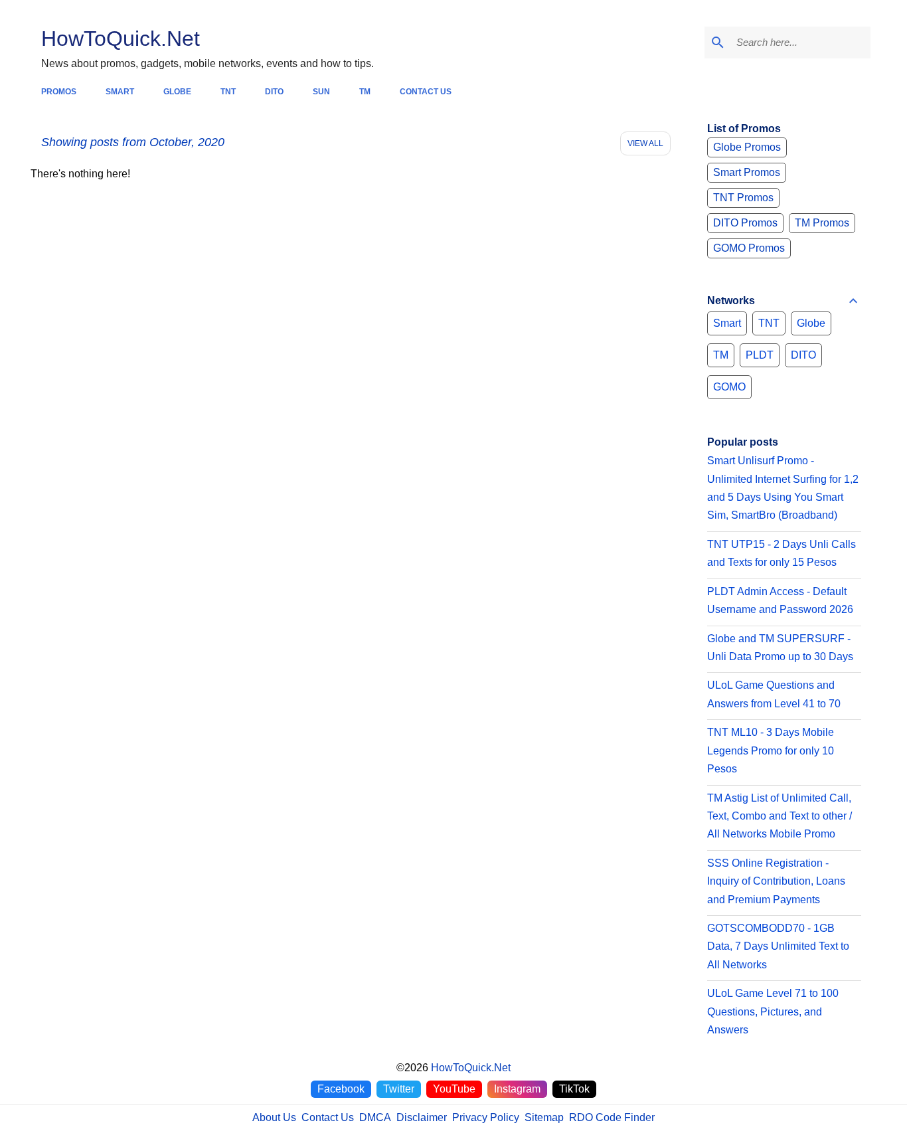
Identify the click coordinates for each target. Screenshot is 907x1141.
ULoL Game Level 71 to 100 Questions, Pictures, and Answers (773, 1011)
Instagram (517, 1089)
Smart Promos (746, 172)
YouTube (454, 1089)
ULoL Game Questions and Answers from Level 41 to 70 (774, 694)
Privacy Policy (485, 1117)
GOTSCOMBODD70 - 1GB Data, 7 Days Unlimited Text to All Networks (778, 946)
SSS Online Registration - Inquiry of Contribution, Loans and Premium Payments (776, 881)
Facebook (341, 1089)
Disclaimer (421, 1117)
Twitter (398, 1089)
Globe (811, 323)
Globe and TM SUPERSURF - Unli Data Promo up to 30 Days (780, 647)
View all (645, 143)
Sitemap (544, 1117)
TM (720, 355)
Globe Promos (747, 147)
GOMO (729, 387)
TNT (769, 323)
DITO (803, 355)
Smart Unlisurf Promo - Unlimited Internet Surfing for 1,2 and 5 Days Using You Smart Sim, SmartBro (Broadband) (783, 488)
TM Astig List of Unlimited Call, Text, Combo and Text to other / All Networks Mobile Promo (779, 816)
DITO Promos (745, 222)
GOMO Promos (749, 248)
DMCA (375, 1117)
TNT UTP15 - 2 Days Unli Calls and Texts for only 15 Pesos (781, 553)
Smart (727, 323)
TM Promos (822, 222)
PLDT (760, 355)
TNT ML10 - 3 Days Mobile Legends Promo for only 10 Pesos (770, 750)
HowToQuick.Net (120, 38)
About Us (274, 1117)
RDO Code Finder (612, 1117)
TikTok (574, 1089)
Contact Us (327, 1117)
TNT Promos (743, 197)
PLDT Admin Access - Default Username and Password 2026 (780, 600)
